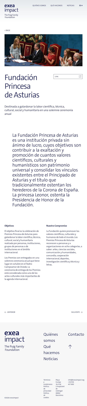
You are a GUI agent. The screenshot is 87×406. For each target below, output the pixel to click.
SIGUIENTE (76, 312)
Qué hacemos (56, 5)
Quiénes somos (39, 5)
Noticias (70, 5)
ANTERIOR (10, 312)
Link (56, 76)
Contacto (71, 334)
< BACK (7, 30)
